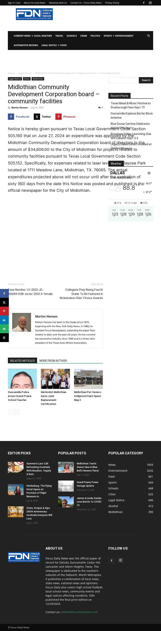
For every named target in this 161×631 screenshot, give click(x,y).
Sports (108, 35)
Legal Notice (49, 45)
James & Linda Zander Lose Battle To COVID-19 (89, 502)
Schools (72, 35)
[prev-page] (10, 411)
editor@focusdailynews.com (79, 612)
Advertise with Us (58, 2)
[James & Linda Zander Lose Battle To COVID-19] (66, 501)
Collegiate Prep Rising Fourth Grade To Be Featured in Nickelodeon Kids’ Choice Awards (81, 294)
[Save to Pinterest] (4, 311)
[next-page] (16, 411)
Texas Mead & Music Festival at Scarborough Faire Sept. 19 (131, 105)
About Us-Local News (34, 2)
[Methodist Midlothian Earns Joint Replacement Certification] (55, 379)
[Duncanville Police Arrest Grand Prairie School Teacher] (22, 379)
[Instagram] (150, 3)
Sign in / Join (14, 2)
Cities (26, 78)
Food (63, 45)
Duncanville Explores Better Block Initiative (132, 115)
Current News (22, 35)
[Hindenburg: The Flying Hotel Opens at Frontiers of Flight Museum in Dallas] (16, 489)
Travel (59, 35)
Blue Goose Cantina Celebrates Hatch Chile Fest (130, 125)
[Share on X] (4, 302)
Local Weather (43, 35)
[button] (148, 36)
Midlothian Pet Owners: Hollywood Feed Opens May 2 (87, 396)
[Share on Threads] (4, 337)
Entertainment (124, 35)
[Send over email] (4, 328)
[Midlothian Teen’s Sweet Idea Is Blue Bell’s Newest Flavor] (66, 467)
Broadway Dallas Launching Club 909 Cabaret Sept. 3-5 (131, 136)
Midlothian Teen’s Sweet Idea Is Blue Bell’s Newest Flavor (88, 467)
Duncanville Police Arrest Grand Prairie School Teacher (19, 396)
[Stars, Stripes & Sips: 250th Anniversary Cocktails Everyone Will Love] (16, 511)
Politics (95, 35)
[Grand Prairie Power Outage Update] (66, 486)
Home (11, 73)
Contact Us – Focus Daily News (86, 2)
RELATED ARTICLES (22, 360)
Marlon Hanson (19, 107)
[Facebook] (144, 3)
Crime (83, 35)
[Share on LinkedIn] (4, 320)
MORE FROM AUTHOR (53, 360)
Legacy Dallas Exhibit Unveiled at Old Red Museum (131, 146)
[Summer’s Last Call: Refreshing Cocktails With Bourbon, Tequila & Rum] (16, 467)
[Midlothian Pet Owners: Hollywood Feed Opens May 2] (88, 379)
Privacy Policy (112, 2)
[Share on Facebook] (4, 293)
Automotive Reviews (26, 45)
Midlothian (38, 78)
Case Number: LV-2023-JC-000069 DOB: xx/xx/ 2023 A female (30, 292)
